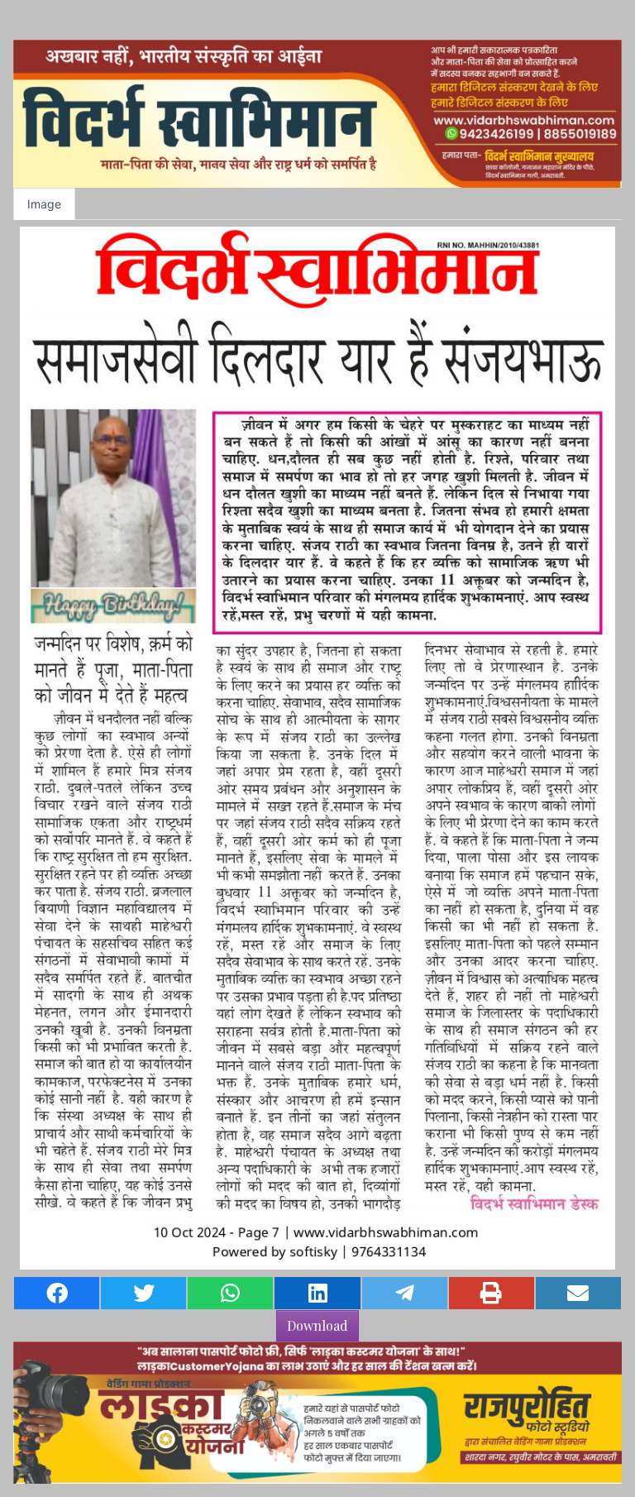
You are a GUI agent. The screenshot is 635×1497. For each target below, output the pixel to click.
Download (317, 1325)
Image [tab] (44, 204)
